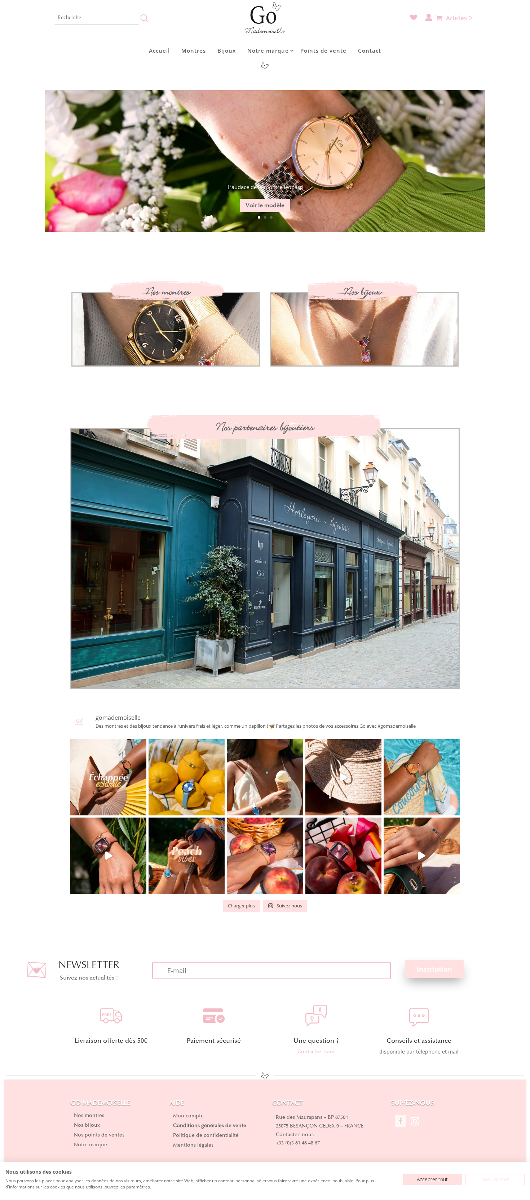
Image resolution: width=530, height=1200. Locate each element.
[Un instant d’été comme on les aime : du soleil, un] (187, 856)
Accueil (159, 50)
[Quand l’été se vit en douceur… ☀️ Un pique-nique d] (422, 856)
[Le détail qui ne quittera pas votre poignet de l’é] (265, 856)
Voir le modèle (265, 205)
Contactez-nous (316, 1051)
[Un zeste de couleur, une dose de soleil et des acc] (187, 777)
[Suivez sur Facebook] (400, 1121)
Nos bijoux (362, 291)
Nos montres (167, 291)
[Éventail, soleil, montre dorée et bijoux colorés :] (108, 777)
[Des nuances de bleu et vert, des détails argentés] (265, 777)
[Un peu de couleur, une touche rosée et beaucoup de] (108, 856)
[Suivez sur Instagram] (415, 1121)
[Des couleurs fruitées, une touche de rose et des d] (343, 856)
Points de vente (323, 50)
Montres (193, 50)
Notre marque (268, 50)
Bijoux (226, 50)
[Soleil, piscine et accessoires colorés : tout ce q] (343, 777)
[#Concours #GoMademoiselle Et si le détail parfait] (422, 777)
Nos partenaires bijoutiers (265, 427)
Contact (369, 50)
